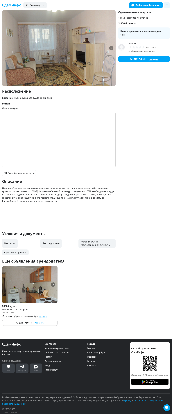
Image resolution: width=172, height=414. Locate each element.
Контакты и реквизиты (57, 348)
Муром (91, 361)
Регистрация (51, 369)
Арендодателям (53, 361)
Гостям (48, 356)
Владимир (7, 97)
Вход (47, 365)
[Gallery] (59, 48)
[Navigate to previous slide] (5, 48)
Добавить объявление (57, 352)
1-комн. (122, 17)
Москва (91, 348)
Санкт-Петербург (96, 352)
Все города (50, 343)
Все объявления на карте (21, 173)
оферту (127, 400)
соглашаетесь (140, 400)
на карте (43, 316)
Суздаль (91, 365)
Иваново (92, 356)
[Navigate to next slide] (112, 48)
